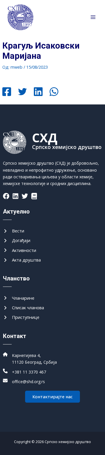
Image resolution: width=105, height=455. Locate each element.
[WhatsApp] (54, 92)
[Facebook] (6, 92)
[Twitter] (22, 92)
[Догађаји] (16, 240)
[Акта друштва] (22, 260)
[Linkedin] (38, 92)
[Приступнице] (21, 317)
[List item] (6, 196)
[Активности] (19, 250)
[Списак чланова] (23, 307)
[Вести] (13, 231)
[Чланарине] (18, 298)
